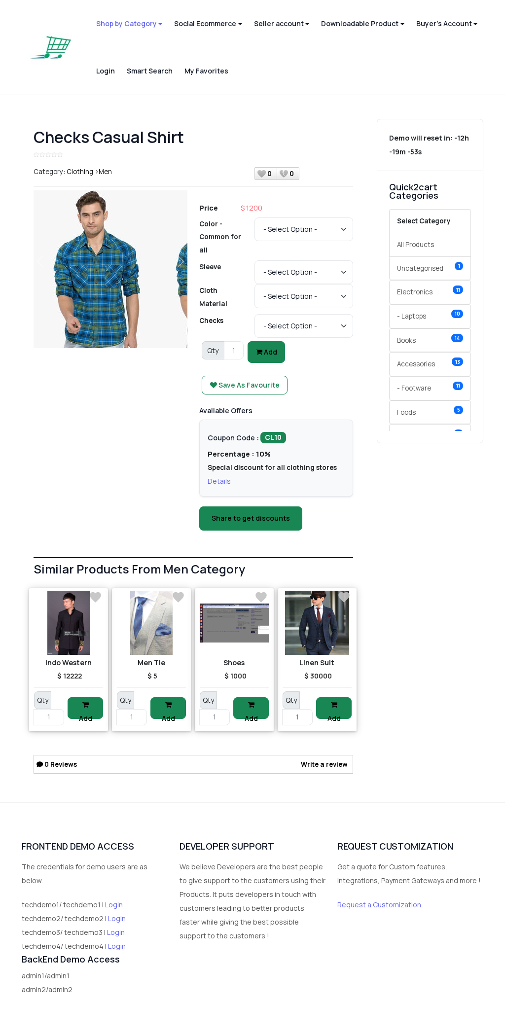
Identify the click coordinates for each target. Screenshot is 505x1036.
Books (428, 339)
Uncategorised (428, 267)
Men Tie (151, 662)
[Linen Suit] (317, 623)
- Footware (428, 387)
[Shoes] (234, 623)
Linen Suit (316, 662)
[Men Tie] (151, 623)
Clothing (80, 171)
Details (219, 481)
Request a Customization (379, 904)
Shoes (234, 662)
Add (269, 352)
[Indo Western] (68, 623)
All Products (415, 244)
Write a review (324, 764)
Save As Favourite (248, 385)
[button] (129, 23)
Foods (428, 411)
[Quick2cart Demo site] (51, 48)
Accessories (428, 363)
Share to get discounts (251, 518)
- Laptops (428, 315)
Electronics (428, 291)
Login (114, 904)
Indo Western (68, 662)
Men (105, 171)
